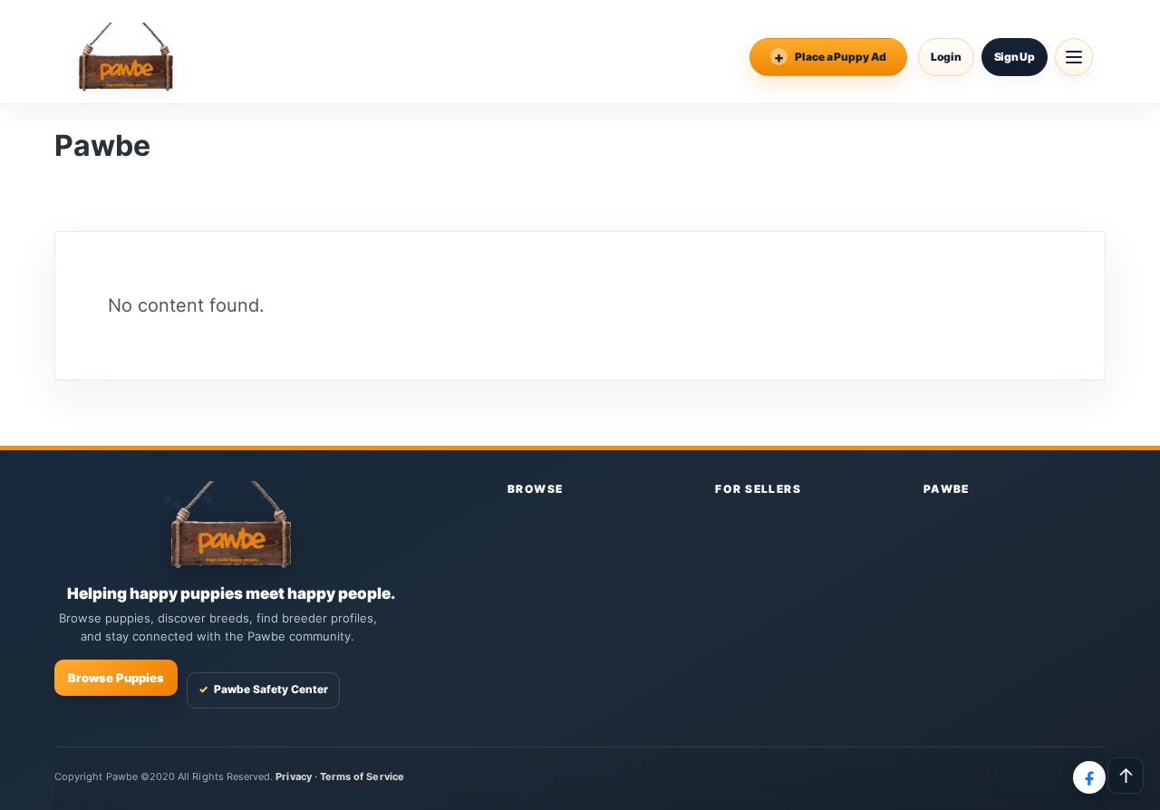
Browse (536, 489)
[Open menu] (1074, 57)
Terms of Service (362, 776)
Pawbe (946, 489)
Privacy (293, 776)
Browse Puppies (116, 677)
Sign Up (1014, 56)
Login (946, 56)
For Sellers (758, 489)
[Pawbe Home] (126, 57)
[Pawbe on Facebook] (1089, 777)
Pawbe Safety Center (263, 689)
